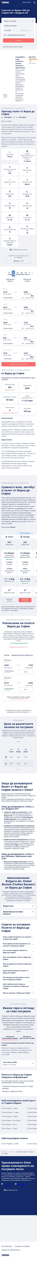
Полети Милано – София (10, 1112)
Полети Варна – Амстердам (11, 1120)
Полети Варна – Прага (9, 1124)
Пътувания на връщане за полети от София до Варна (17, 1087)
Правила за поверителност (11, 1250)
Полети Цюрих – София (9, 1116)
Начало (4, 1152)
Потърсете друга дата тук (18, 698)
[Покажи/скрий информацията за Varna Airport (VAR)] (33, 1063)
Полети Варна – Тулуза (9, 1128)
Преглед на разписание (9, 413)
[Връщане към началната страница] (5, 2)
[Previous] (5, 750)
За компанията (6, 1246)
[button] (10, 30)
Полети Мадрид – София (10, 1144)
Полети (11, 1152)
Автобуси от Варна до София (12, 1091)
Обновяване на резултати (17, 647)
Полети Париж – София (9, 1108)
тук (29, 712)
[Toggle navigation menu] (34, 2)
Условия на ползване (22, 1246)
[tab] (10, 280)
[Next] (33, 273)
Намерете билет (10, 390)
